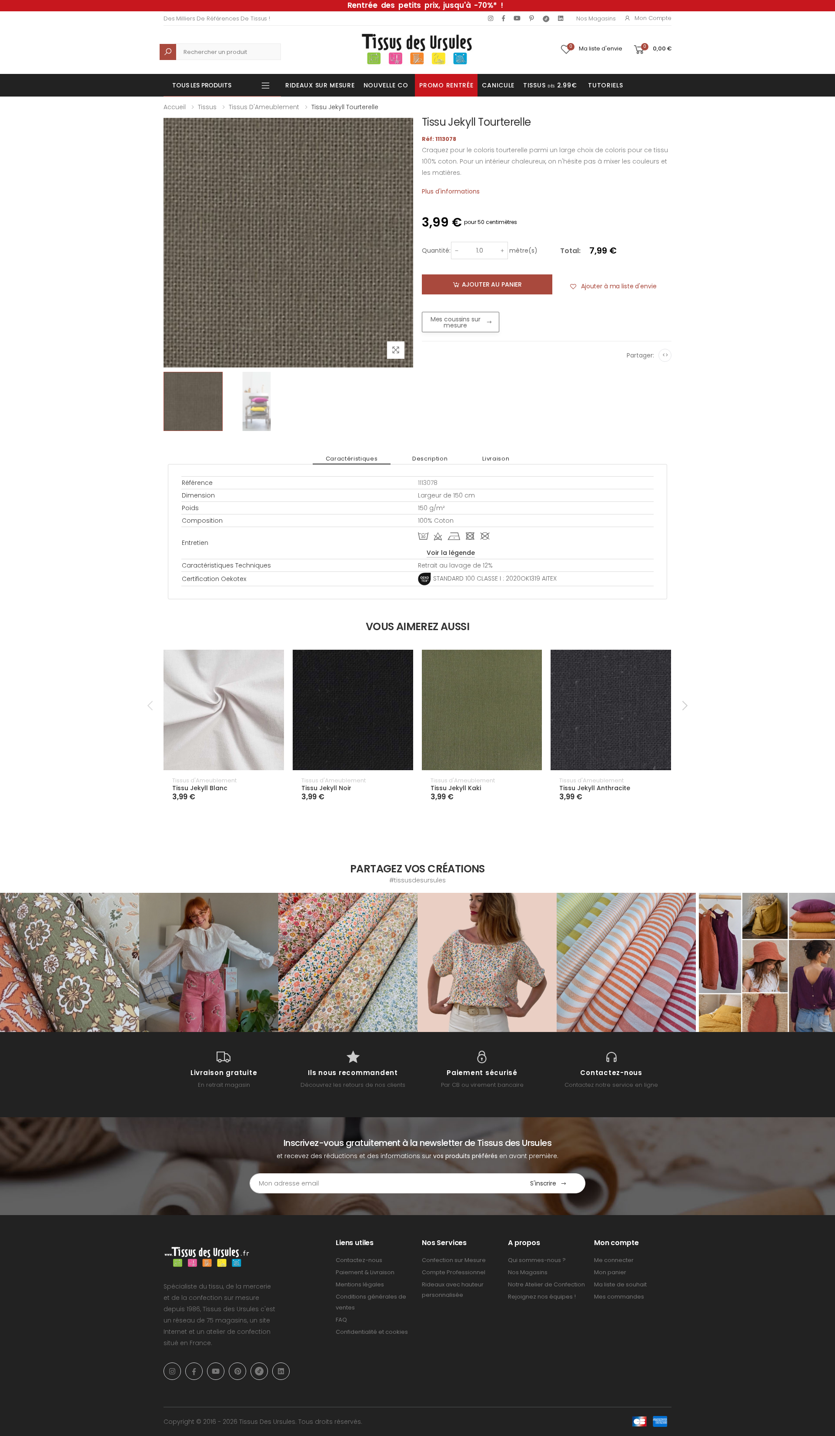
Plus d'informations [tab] (451, 191)
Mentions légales (360, 1284)
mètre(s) (523, 250)
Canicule (498, 85)
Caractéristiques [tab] (351, 458)
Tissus (207, 107)
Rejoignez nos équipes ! (542, 1296)
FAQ (341, 1320)
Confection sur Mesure (454, 1260)
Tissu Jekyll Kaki (456, 788)
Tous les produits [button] (201, 85)
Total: (570, 251)
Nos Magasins (595, 18)
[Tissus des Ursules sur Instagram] (69, 962)
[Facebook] (503, 18)
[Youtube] (517, 18)
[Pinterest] (531, 18)
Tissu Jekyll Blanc (199, 788)
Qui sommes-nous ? (537, 1260)
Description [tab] (430, 458)
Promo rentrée (446, 85)
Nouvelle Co (386, 85)
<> (665, 355)
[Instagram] (490, 18)
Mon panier (610, 1272)
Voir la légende (451, 552)
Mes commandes (619, 1296)
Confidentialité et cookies (372, 1332)
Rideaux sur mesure (320, 85)
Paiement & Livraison (365, 1272)
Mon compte (653, 18)
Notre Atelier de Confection (546, 1284)
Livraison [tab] (495, 458)
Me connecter (614, 1260)
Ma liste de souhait (620, 1284)
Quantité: (436, 250)
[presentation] (151, 705)
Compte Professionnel (453, 1272)
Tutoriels (605, 85)
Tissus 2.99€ (550, 85)
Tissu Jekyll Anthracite (594, 788)
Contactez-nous (359, 1260)
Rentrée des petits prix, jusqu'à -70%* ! (425, 5)
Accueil (175, 107)
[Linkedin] (560, 18)
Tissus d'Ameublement (264, 107)
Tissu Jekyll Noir (326, 788)
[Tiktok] (546, 18)
